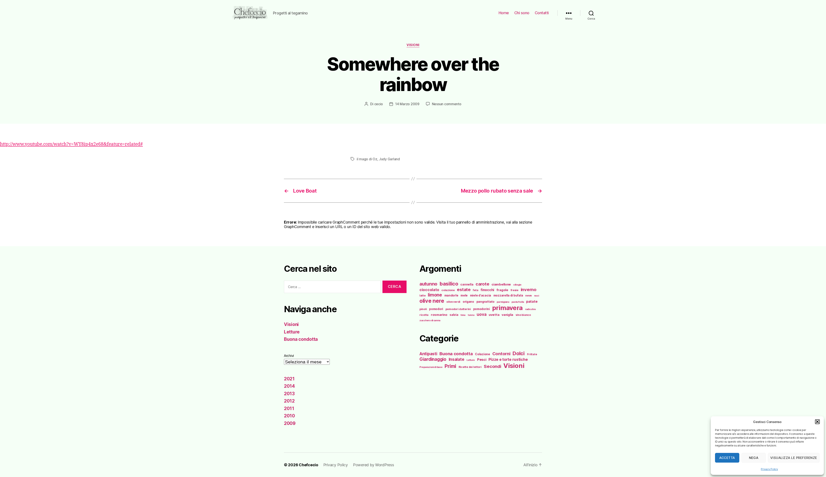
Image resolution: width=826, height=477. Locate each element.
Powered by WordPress (373, 465)
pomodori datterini (458, 309)
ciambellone (501, 284)
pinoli (423, 309)
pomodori (436, 309)
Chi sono (521, 13)
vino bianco (523, 314)
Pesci (481, 359)
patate (531, 301)
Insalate (456, 359)
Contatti (542, 13)
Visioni (413, 45)
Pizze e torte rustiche (508, 359)
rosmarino (439, 315)
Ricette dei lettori (470, 367)
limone (435, 295)
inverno (528, 289)
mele (464, 295)
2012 (289, 401)
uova (481, 314)
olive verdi (453, 301)
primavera (507, 308)
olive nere (431, 301)
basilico (449, 284)
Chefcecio (308, 465)
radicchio (530, 309)
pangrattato (485, 301)
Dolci (519, 353)
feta (475, 290)
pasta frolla (518, 302)
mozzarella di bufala (508, 295)
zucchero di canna (429, 320)
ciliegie (517, 284)
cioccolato (429, 289)
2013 (289, 393)
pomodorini (481, 309)
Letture (292, 332)
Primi (450, 366)
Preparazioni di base (430, 367)
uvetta (494, 315)
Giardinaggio (432, 359)
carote (482, 284)
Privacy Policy (769, 469)
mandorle (451, 295)
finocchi (487, 290)
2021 (289, 378)
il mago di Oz (367, 159)
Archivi (289, 356)
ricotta (423, 314)
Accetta (727, 458)
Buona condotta (301, 339)
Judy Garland (389, 159)
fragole (502, 290)
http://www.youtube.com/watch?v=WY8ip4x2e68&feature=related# (71, 144)
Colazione (482, 354)
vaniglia (507, 314)
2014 (289, 386)
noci (536, 295)
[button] (817, 422)
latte (422, 295)
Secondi (492, 366)
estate (463, 289)
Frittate (532, 354)
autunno (428, 284)
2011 (289, 408)
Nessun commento (446, 104)
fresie (514, 290)
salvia (454, 314)
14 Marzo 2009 (407, 104)
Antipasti (428, 353)
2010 (289, 415)
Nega (753, 458)
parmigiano (503, 302)
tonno (471, 315)
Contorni (501, 353)
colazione (448, 290)
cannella (466, 284)
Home (504, 13)
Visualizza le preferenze (793, 458)
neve (528, 295)
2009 (290, 423)
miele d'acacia (480, 295)
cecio (378, 104)
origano (468, 301)
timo (463, 315)
